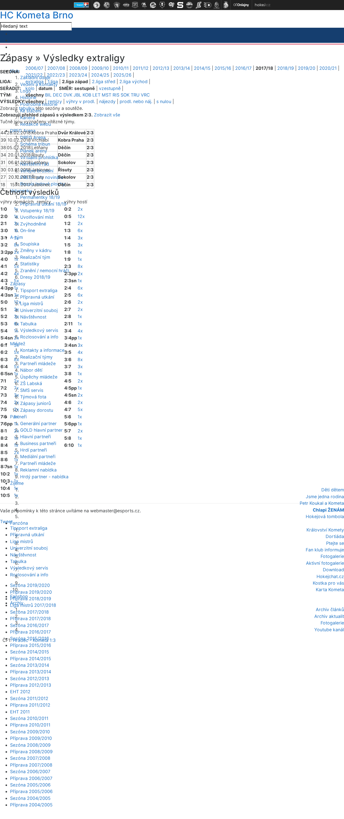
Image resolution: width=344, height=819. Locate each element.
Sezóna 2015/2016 (29, 638)
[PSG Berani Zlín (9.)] (171, 5)
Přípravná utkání (37, 297)
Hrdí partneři (33, 450)
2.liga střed (103, 81)
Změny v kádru (35, 250)
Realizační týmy (36, 357)
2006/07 (34, 68)
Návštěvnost (33, 317)
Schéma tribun (35, 144)
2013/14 (181, 68)
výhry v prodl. (80, 101)
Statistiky (29, 263)
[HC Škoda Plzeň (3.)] (116, 5)
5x (16, 266)
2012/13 (161, 68)
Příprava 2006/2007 (31, 778)
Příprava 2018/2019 (30, 598)
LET (96, 95)
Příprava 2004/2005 (31, 804)
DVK (67, 95)
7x (16, 388)
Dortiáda (335, 536)
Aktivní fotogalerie (325, 563)
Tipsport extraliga (38, 290)
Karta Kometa (330, 589)
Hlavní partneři (35, 436)
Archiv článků (330, 609)
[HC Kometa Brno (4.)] (125, 5)
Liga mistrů (31, 303)
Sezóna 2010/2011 (29, 718)
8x (16, 244)
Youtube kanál (329, 629)
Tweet (6, 521)
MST (106, 95)
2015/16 (223, 68)
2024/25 (100, 75)
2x (16, 252)
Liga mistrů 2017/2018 (33, 605)
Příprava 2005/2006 (31, 791)
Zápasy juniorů (35, 403)
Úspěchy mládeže (38, 377)
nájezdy (107, 101)
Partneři (18, 416)
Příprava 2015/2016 (30, 645)
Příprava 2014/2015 (30, 658)
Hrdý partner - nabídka (44, 476)
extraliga (34, 81)
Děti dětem (332, 489)
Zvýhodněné (33, 224)
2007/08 (56, 68)
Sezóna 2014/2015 (29, 651)
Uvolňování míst (36, 217)
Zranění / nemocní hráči (44, 270)
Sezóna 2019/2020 (30, 585)
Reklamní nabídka (38, 469)
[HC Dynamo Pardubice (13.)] (207, 5)
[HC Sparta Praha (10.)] (180, 5)
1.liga (53, 81)
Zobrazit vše (107, 114)
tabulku (26, 108)
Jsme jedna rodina (325, 496)
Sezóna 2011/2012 (29, 698)
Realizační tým (35, 257)
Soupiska (29, 243)
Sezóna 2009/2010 (30, 731)
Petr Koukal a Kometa (322, 503)
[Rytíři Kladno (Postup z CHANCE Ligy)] (216, 5)
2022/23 (56, 75)
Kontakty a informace (42, 350)
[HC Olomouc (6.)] (144, 5)
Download (333, 569)
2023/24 (78, 75)
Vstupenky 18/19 (37, 210)
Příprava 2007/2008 (31, 765)
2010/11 (121, 68)
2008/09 (78, 68)
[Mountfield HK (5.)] (135, 5)
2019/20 (306, 68)
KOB (87, 95)
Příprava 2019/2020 (31, 592)
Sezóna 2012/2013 (29, 678)
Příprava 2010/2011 (30, 725)
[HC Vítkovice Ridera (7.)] (153, 5)
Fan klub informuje (325, 549)
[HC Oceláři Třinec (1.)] (96, 5)
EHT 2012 (20, 691)
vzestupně (110, 88)
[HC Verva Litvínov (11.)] (189, 5)
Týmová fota (33, 396)
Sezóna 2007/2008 (30, 758)
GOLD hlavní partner (41, 430)
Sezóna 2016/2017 (29, 625)
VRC (145, 95)
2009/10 (100, 68)
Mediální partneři (37, 456)
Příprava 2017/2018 (30, 618)
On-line (27, 230)
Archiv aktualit (329, 616)
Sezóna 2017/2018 (29, 612)
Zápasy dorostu (36, 410)
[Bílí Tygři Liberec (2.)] (106, 5)
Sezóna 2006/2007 (30, 771)
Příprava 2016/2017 (30, 632)
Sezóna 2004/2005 (30, 798)
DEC (57, 95)
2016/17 (243, 68)
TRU (135, 95)
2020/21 (328, 68)
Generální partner (38, 423)
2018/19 (285, 68)
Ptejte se (335, 543)
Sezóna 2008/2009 (30, 745)
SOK (125, 95)
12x (17, 302)
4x (16, 273)
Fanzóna (19, 523)
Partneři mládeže (38, 363)
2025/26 (122, 75)
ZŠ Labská (31, 383)
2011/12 (141, 68)
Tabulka (28, 323)
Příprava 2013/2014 (30, 671)
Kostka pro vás (328, 583)
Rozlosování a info (39, 336)
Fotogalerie (332, 556)
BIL (48, 95)
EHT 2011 (20, 711)
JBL (77, 95)
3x (16, 223)
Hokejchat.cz (330, 576)
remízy (55, 101)
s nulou (163, 101)
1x (16, 209)
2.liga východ (133, 81)
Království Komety (325, 529)
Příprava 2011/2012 (30, 705)
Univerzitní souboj (39, 310)
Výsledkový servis (39, 330)
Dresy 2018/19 (35, 277)
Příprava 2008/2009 (31, 751)
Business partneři (38, 443)
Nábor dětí (31, 370)
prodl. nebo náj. (136, 101)
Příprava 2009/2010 (31, 738)
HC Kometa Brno (36, 15)
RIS (116, 95)
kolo (30, 88)
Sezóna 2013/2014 (29, 665)
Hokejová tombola (325, 516)
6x (16, 323)
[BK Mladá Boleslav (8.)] (162, 5)
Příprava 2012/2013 (30, 685)
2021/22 (34, 75)
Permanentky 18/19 (40, 197)
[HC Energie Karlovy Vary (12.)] (198, 5)
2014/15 (202, 68)
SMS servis (31, 390)
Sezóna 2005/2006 (30, 785)
